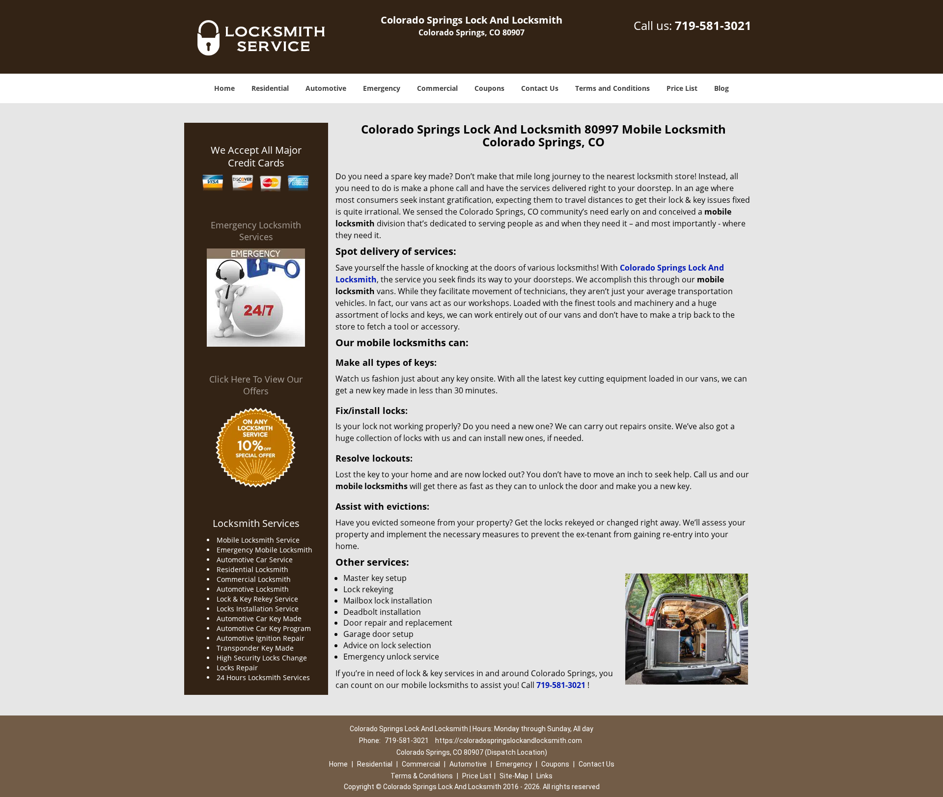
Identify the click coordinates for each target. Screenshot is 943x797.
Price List (681, 88)
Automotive (325, 88)
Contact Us (539, 88)
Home (224, 88)
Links (544, 776)
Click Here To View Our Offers (256, 385)
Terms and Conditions (612, 88)
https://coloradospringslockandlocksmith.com (508, 740)
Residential (270, 88)
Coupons (489, 88)
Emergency (381, 88)
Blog (721, 88)
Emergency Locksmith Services (256, 231)
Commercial (437, 88)
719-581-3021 (713, 25)
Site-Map (513, 776)
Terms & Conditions (421, 776)
